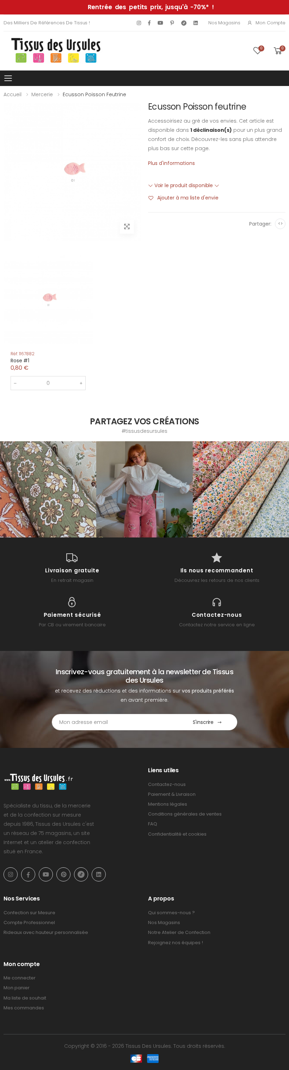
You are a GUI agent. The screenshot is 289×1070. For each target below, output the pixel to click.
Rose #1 (20, 360)
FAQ (152, 823)
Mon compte (270, 22)
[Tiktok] (183, 22)
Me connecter (20, 977)
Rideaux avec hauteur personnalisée (46, 932)
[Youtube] (160, 22)
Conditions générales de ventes (185, 814)
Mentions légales (167, 804)
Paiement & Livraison (172, 794)
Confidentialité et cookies (177, 834)
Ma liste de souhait (25, 998)
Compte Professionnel (29, 922)
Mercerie (42, 94)
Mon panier (17, 987)
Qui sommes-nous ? (171, 912)
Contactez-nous (167, 784)
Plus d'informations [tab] (171, 163)
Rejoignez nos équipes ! (175, 942)
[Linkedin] (195, 22)
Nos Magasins (224, 22)
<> (280, 224)
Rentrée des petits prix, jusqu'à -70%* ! (151, 7)
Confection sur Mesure (29, 912)
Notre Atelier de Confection (179, 932)
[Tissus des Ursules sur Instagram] (48, 489)
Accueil (12, 94)
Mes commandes (24, 1007)
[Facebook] (149, 22)
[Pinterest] (172, 22)
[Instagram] (139, 22)
